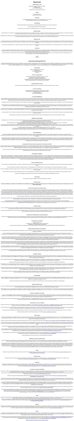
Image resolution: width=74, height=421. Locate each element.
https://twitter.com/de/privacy (65, 399)
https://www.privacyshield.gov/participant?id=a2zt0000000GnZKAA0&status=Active (48, 305)
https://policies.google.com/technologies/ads (60, 332)
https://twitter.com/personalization (37, 400)
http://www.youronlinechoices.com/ (24, 201)
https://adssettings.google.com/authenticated (38, 352)
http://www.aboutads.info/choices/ (7, 201)
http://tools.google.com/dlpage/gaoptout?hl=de (54, 330)
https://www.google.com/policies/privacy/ (63, 351)
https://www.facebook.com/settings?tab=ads (13, 391)
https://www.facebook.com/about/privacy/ (46, 387)
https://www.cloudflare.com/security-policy (50, 311)
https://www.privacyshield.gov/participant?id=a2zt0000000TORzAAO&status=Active (39, 399)
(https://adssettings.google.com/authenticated (49, 333)
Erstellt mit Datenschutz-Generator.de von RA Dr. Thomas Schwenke (37, 420)
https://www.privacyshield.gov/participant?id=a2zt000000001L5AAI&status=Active (59, 320)
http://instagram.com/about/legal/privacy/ (56, 407)
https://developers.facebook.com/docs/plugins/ (43, 373)
